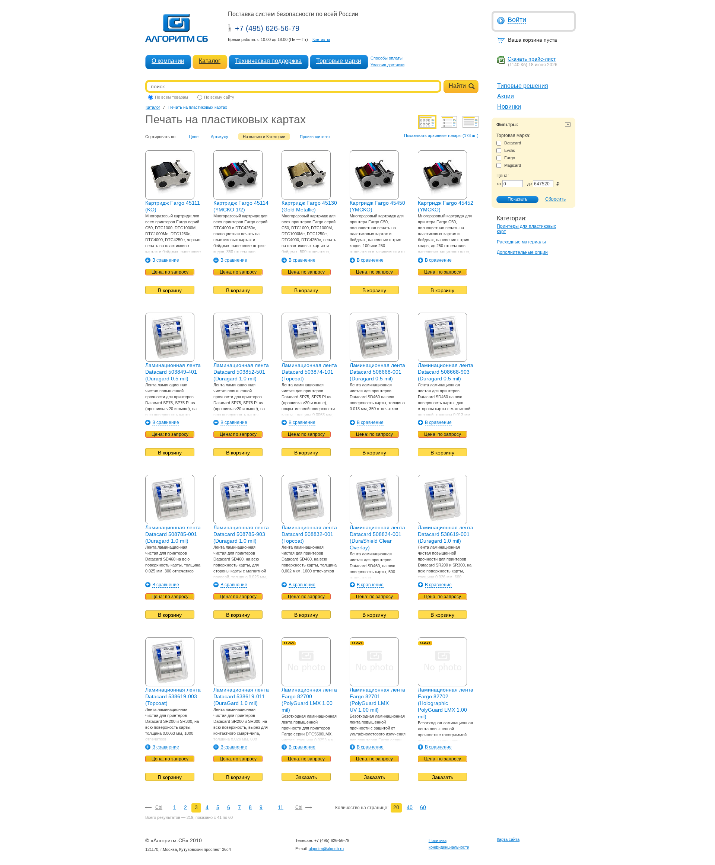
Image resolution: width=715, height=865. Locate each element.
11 (280, 807)
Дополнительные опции (522, 252)
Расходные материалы (521, 242)
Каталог (209, 61)
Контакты (321, 39)
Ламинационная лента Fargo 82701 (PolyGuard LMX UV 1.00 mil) (377, 700)
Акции (505, 96)
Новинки (509, 106)
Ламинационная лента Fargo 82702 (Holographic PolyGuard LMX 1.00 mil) (445, 703)
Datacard (512, 143)
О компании (168, 61)
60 (423, 807)
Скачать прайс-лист (532, 59)
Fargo (509, 158)
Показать (517, 199)
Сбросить (555, 199)
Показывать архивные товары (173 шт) (441, 135)
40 (410, 807)
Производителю (315, 136)
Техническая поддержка (268, 61)
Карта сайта (508, 839)
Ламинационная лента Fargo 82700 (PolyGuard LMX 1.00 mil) (309, 700)
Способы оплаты (387, 58)
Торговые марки (338, 61)
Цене (193, 136)
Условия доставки (387, 65)
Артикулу (219, 136)
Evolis (509, 150)
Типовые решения (522, 86)
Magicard (512, 165)
